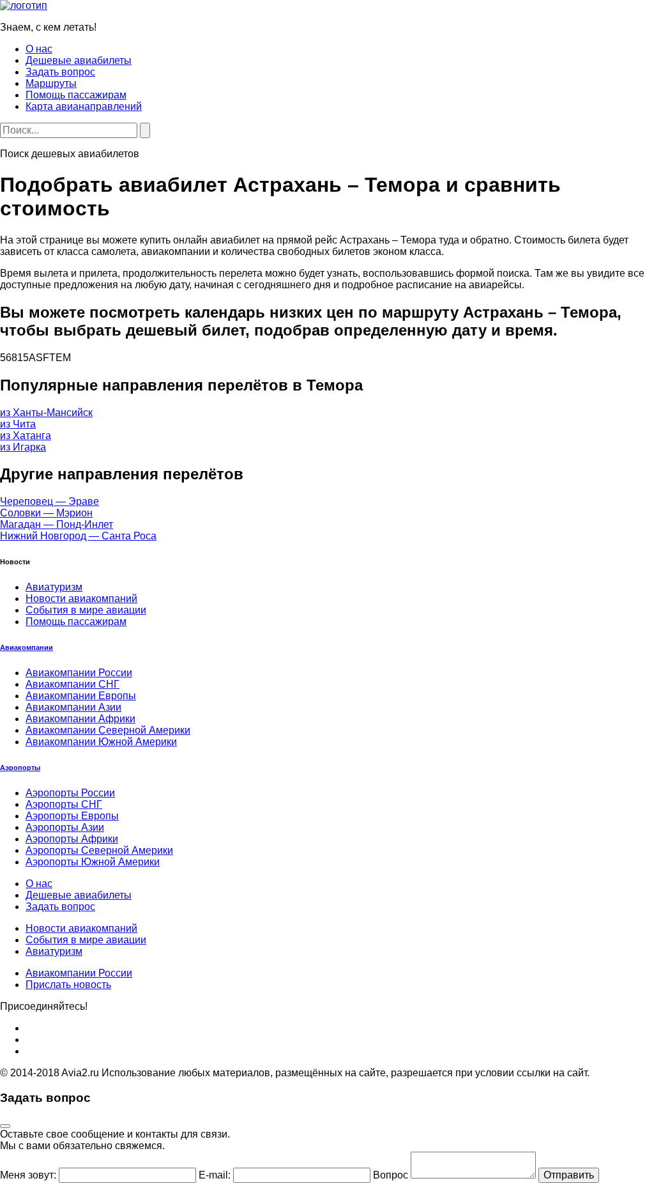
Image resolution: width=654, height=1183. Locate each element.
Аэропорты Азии (65, 827)
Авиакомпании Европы (81, 695)
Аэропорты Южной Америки (93, 861)
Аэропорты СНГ (64, 804)
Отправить (569, 1175)
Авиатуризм (54, 587)
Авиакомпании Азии (73, 707)
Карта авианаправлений (84, 106)
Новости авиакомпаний (81, 598)
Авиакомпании (26, 647)
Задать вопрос (60, 71)
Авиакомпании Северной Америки (108, 730)
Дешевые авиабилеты (79, 60)
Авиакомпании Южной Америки (101, 741)
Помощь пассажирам (76, 94)
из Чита (18, 424)
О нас (39, 48)
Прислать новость (68, 984)
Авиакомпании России (79, 672)
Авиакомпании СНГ (72, 684)
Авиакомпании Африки (80, 718)
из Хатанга (25, 435)
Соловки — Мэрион (46, 512)
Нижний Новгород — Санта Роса (78, 535)
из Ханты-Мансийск (46, 412)
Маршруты (51, 83)
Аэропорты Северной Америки (99, 850)
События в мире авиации (86, 610)
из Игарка (23, 447)
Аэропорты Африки (72, 838)
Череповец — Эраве (49, 501)
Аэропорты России (70, 792)
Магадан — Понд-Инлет (56, 524)
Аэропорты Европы (72, 815)
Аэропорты (20, 767)
